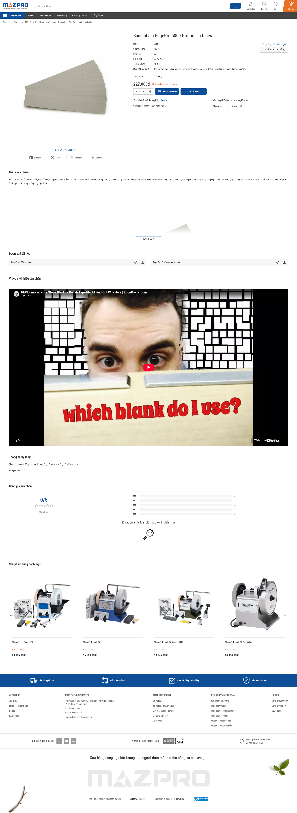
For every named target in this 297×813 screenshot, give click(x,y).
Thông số (78, 158)
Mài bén (31, 15)
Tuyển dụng (14, 716)
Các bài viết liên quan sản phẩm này (149, 106)
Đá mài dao (157, 701)
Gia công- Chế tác (79, 15)
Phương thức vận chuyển (221, 725)
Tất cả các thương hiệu (18, 706)
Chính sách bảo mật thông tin (223, 711)
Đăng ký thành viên (280, 701)
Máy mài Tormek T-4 (91, 642)
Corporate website (138, 799)
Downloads (276, 711)
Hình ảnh (37, 158)
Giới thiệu (13, 701)
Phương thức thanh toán (221, 720)
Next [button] (285, 615)
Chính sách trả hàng (219, 706)
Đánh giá (99, 158)
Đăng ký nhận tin (279, 706)
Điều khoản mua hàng (220, 701)
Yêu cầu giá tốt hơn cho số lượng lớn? (229, 100)
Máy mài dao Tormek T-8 (22, 642)
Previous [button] (12, 615)
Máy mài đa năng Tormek (163, 711)
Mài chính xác (46, 15)
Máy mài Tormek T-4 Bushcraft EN (168, 642)
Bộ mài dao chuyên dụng (163, 706)
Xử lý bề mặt (98, 15)
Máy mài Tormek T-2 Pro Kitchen (238, 642)
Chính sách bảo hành (219, 716)
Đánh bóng (62, 15)
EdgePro (163, 100)
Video (58, 158)
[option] (66, 90)
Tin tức (12, 711)
